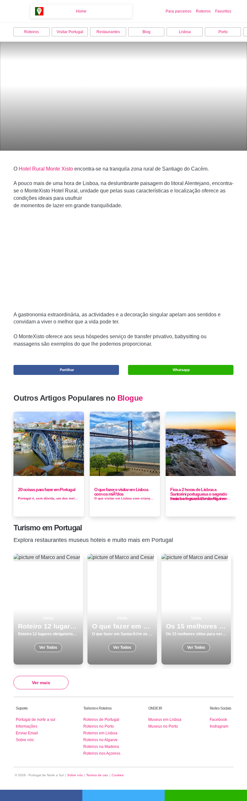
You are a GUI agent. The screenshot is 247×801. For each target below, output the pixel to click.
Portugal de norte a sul (35, 719)
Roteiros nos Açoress (101, 753)
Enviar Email (27, 733)
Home (81, 11)
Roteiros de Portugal (101, 719)
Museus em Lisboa (164, 719)
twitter (123, 795)
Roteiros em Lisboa (100, 733)
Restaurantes (108, 32)
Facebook (218, 719)
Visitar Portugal (70, 32)
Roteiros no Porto (98, 726)
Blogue (130, 398)
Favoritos (223, 11)
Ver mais (41, 682)
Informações (26, 726)
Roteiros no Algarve (100, 740)
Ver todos (48, 609)
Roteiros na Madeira (101, 746)
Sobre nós (25, 740)
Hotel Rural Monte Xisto (46, 169)
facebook (41, 795)
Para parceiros (178, 11)
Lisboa (185, 32)
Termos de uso (97, 775)
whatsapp (206, 795)
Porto (223, 32)
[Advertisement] (123, 263)
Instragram (219, 726)
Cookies (118, 775)
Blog (146, 32)
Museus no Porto (163, 726)
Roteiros (203, 11)
